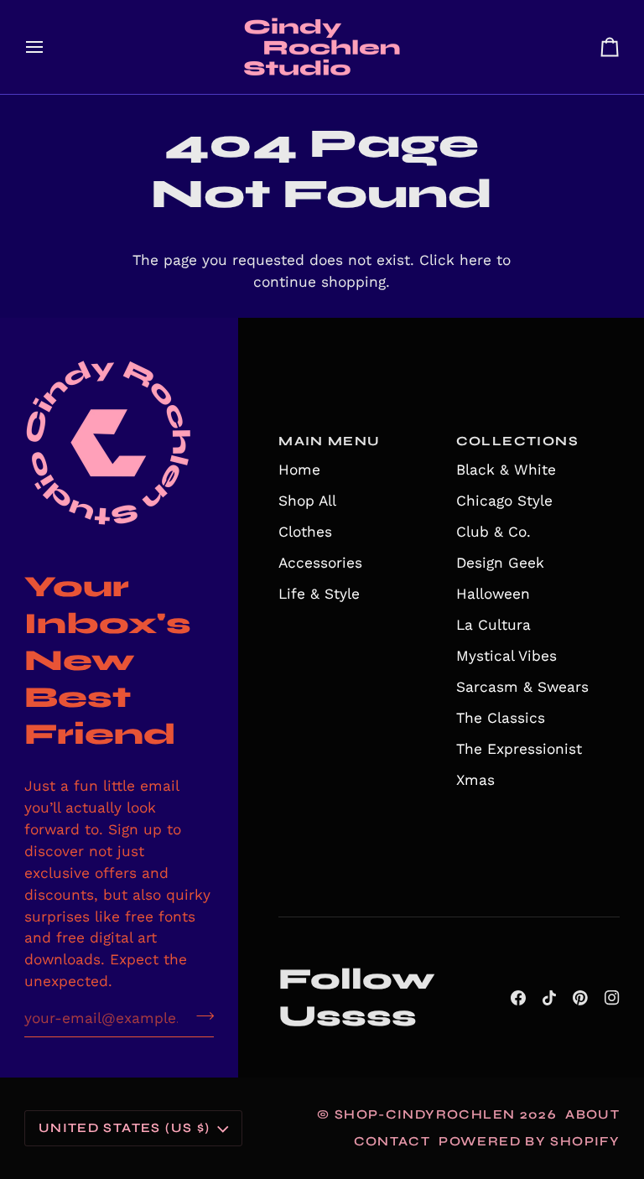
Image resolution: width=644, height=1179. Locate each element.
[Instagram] (612, 997)
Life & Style (319, 593)
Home (299, 469)
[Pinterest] (580, 997)
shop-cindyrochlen (425, 1114)
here (475, 260)
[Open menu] (49, 47)
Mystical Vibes (506, 655)
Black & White (506, 469)
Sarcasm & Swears (522, 686)
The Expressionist (519, 748)
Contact (392, 1141)
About (592, 1114)
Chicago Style (504, 500)
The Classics (500, 717)
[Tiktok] (549, 997)
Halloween (493, 593)
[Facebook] (518, 997)
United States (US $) (124, 1127)
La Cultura (493, 624)
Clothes (305, 531)
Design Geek (500, 562)
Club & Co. (493, 531)
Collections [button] (517, 441)
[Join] (200, 1016)
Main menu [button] (329, 441)
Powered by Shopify (529, 1141)
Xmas (475, 779)
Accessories (320, 562)
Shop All (307, 500)
